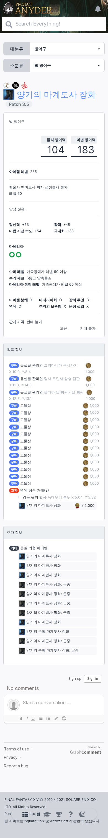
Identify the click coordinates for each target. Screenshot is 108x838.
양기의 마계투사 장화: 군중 (48, 584)
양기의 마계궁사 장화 (43, 566)
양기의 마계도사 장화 (43, 506)
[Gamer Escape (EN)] (24, 85)
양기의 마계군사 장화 (43, 622)
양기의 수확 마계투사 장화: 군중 (52, 650)
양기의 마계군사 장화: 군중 (48, 641)
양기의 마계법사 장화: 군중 (48, 613)
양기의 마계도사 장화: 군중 (48, 603)
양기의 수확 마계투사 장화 (47, 632)
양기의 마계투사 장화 (43, 556)
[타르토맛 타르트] (15, 85)
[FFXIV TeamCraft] (6, 85)
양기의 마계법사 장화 (43, 575)
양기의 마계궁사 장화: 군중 (48, 594)
